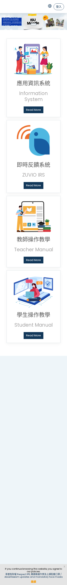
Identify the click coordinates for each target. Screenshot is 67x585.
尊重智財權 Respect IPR (17, 574)
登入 (59, 7)
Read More (33, 110)
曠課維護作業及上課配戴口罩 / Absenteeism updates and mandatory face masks (33, 575)
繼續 (33, 582)
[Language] (50, 6)
